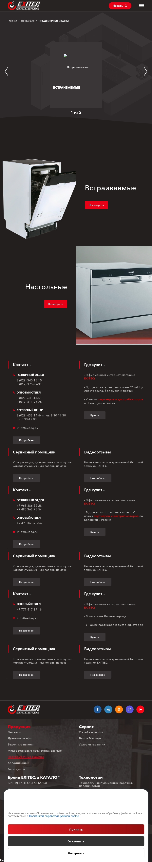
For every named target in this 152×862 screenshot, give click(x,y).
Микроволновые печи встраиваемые (35, 750)
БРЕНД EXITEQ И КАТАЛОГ (28, 782)
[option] (76, 75)
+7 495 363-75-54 (29, 509)
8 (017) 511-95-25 (29, 402)
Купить (94, 415)
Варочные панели (20, 744)
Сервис (86, 727)
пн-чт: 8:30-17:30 (54, 415)
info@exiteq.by (27, 428)
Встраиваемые (66, 87)
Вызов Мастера (90, 738)
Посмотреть (96, 205)
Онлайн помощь (91, 732)
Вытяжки (14, 732)
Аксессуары (16, 768)
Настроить (76, 853)
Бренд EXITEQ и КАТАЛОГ (33, 777)
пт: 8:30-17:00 (27, 419)
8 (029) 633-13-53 (29, 398)
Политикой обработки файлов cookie (54, 816)
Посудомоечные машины (26, 756)
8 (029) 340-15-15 (29, 380)
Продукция (19, 727)
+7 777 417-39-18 (29, 609)
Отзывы (13, 788)
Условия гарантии (92, 744)
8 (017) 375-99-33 (29, 384)
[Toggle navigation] (141, 5)
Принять (76, 829)
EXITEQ (89, 378)
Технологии (91, 777)
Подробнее (26, 440)
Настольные (46, 286)
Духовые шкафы (19, 738)
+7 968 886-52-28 (29, 505)
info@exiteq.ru (27, 532)
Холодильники (18, 762)
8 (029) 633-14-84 (29, 415)
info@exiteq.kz (27, 618)
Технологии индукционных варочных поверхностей (106, 784)
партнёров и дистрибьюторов (120, 399)
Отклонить (76, 841)
